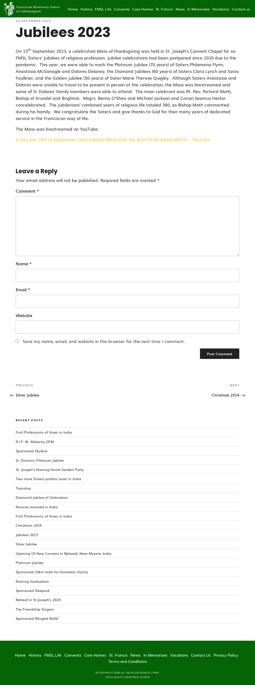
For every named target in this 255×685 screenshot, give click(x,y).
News (180, 8)
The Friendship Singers (35, 609)
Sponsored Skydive (32, 450)
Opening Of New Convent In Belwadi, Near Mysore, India (63, 553)
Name (24, 263)
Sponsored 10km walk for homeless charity (52, 571)
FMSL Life (103, 8)
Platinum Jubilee (29, 562)
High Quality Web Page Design (128, 677)
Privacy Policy (226, 655)
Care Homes (142, 8)
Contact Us (201, 655)
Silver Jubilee (26, 543)
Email (23, 289)
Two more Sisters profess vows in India (48, 478)
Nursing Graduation (32, 581)
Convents (122, 8)
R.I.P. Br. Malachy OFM (35, 441)
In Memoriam (198, 8)
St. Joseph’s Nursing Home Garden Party (50, 469)
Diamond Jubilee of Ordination (42, 497)
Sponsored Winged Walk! (37, 618)
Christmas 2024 (29, 525)
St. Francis (164, 8)
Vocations (220, 8)
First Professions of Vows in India (44, 432)
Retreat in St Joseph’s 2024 (38, 599)
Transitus (23, 488)
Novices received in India (37, 506)
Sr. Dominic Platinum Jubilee (40, 460)
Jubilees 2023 (27, 534)
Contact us (241, 8)
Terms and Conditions (127, 661)
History (86, 8)
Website (24, 315)
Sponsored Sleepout (33, 590)
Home (73, 8)
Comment (27, 191)
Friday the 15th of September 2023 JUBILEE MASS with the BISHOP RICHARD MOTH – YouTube (113, 139)
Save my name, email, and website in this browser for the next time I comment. (104, 341)
